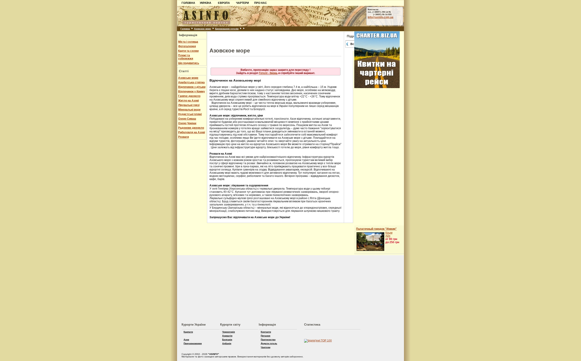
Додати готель (269, 343)
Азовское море (202, 28)
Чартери (265, 347)
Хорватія (227, 335)
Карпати (188, 332)
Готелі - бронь (268, 73)
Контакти (266, 332)
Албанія (226, 343)
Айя (387, 235)
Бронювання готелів (227, 28)
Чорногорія (228, 332)
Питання (265, 335)
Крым (388, 232)
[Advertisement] (87, 33)
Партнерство (268, 339)
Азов (186, 339)
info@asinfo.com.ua (380, 17)
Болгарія (227, 339)
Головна (185, 28)
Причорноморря (193, 343)
